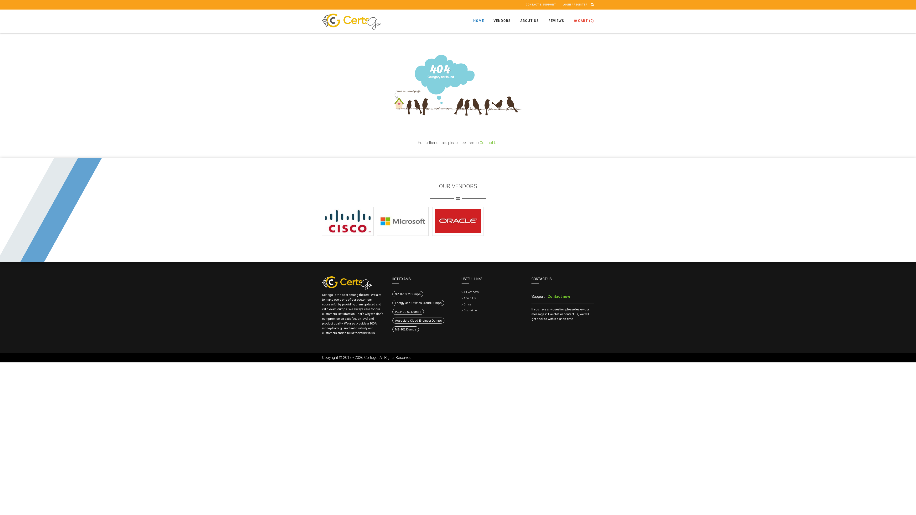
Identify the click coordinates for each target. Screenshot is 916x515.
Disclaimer (470, 310)
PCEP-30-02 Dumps (408, 312)
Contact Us (489, 142)
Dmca (467, 304)
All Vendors (471, 292)
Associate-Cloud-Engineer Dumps (418, 320)
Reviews (556, 21)
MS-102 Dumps (405, 329)
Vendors (502, 21)
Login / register (575, 4)
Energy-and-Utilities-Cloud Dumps (418, 303)
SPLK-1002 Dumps (408, 294)
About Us (529, 21)
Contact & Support (541, 4)
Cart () (585, 21)
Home (478, 21)
